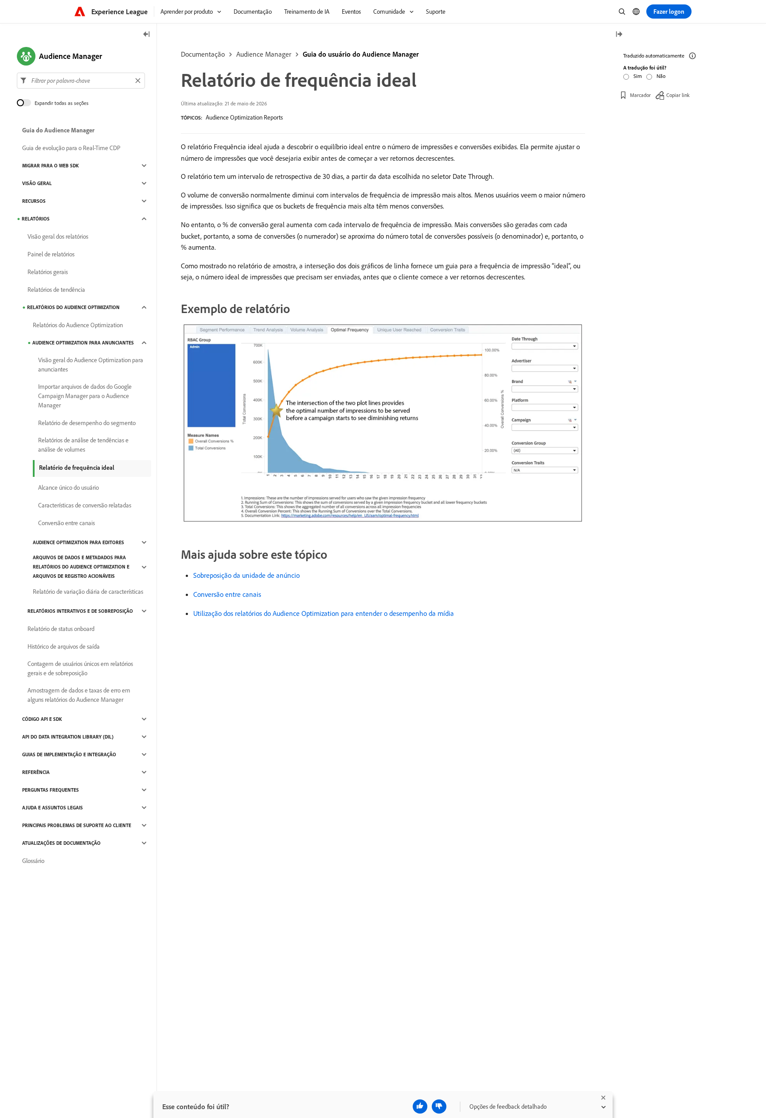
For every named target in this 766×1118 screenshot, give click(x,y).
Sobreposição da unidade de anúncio (246, 575)
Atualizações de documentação (61, 843)
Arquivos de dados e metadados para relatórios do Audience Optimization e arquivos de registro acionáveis (81, 566)
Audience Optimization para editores (78, 542)
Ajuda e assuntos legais (52, 808)
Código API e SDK (42, 719)
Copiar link (678, 95)
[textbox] (81, 81)
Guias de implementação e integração (69, 754)
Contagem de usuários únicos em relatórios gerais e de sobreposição (80, 668)
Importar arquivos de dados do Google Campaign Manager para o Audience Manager (85, 396)
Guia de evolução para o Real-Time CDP (71, 148)
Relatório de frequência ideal (76, 468)
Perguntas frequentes (50, 790)
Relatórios (36, 219)
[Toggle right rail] (619, 35)
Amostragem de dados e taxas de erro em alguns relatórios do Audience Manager (78, 695)
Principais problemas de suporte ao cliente (76, 825)
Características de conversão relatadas (84, 505)
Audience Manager (263, 54)
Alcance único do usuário (68, 487)
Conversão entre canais (227, 594)
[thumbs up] (420, 1106)
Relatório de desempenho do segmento (87, 423)
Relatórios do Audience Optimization (73, 307)
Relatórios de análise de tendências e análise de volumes (83, 444)
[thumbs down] (439, 1106)
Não (661, 76)
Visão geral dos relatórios (57, 236)
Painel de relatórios (50, 254)
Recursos (34, 201)
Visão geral (37, 183)
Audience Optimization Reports (244, 117)
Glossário (33, 861)
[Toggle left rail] (146, 35)
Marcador (640, 95)
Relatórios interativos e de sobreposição (80, 611)
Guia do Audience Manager (58, 130)
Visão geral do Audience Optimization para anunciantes (90, 364)
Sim (637, 76)
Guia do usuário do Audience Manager (361, 54)
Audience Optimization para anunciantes (83, 343)
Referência (36, 772)
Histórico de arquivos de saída (63, 646)
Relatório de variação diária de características (88, 592)
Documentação (203, 54)
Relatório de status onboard (60, 629)
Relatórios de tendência (56, 290)
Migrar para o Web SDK (50, 165)
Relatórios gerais (47, 272)
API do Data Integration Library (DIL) (67, 737)
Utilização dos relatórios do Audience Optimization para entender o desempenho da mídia (323, 613)
